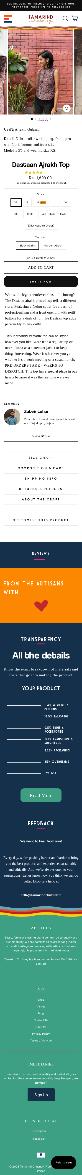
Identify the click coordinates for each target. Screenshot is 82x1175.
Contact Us (41, 1020)
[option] (41, 5)
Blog (41, 1013)
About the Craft (41, 499)
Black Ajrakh (27, 245)
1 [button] (32, 119)
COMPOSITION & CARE (41, 468)
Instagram (39, 1131)
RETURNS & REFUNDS (41, 489)
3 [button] (40, 119)
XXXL (30, 214)
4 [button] (43, 119)
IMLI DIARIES (41, 1064)
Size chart (41, 457)
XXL (16, 214)
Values (41, 1006)
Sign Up (41, 1094)
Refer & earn (64, 1162)
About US (41, 928)
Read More (41, 795)
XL (66, 202)
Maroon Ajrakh (53, 245)
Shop (41, 999)
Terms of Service (41, 1040)
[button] (34, 172)
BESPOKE (41, 1027)
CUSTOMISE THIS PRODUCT (41, 520)
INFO (41, 989)
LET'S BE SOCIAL (41, 1121)
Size (41, 194)
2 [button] (36, 119)
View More (41, 436)
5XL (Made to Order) (41, 225)
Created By (11, 403)
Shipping (35, 182)
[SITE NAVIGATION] (8, 19)
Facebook (39, 1138)
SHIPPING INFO (41, 478)
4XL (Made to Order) (55, 214)
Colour (41, 237)
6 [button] (51, 119)
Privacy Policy (41, 1033)
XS (16, 202)
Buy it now (41, 281)
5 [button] (47, 119)
